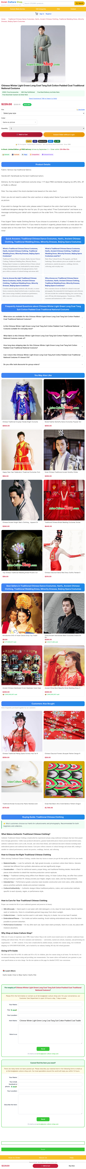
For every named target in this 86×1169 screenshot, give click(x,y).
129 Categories (41, 9)
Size (2, 109)
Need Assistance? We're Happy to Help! (43, 98)
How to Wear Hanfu (20, 975)
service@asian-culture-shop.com (47, 1054)
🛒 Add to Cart (22, 134)
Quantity (4, 128)
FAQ (58, 9)
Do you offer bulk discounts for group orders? (43, 364)
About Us (43, 1158)
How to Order (14, 1158)
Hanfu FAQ (32, 975)
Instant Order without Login (64, 135)
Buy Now (72, 1166)
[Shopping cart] (37, 14)
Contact (73, 9)
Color (3, 118)
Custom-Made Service (17, 9)
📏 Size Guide (80, 109)
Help (72, 1158)
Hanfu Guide (7, 975)
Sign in (42, 14)
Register (49, 14)
